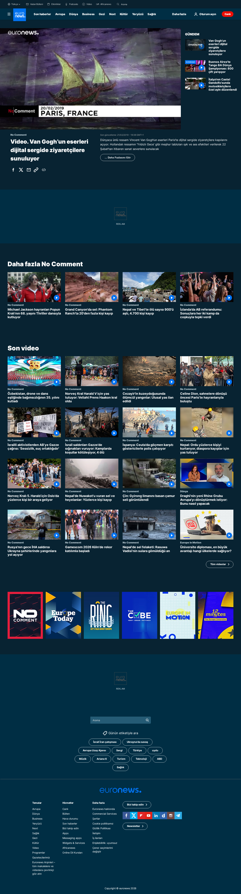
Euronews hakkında (103, 808)
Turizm (121, 758)
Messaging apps (72, 837)
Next (112, 14)
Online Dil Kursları (72, 852)
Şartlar (96, 818)
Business (88, 14)
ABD (159, 758)
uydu (155, 750)
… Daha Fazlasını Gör (118, 157)
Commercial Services (104, 813)
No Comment (16, 304)
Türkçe (14, 4)
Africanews (68, 847)
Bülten (66, 813)
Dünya (73, 14)
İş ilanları (97, 837)
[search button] (118, 4)
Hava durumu (70, 818)
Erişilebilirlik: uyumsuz (104, 842)
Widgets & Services (73, 842)
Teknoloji (141, 758)
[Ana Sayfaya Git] (19, 14)
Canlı (228, 13)
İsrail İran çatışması (105, 741)
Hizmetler (68, 802)
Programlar (38, 852)
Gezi (102, 14)
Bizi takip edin (70, 828)
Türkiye (137, 750)
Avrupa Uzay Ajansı (94, 750)
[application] (90, 79)
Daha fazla (98, 802)
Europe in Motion (190, 542)
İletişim (96, 833)
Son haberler (42, 14)
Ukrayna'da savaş (137, 741)
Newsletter (133, 825)
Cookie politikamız (102, 823)
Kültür (124, 14)
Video (35, 847)
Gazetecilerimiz (41, 857)
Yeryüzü (137, 14)
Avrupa (60, 14)
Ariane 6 (102, 758)
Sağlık (151, 14)
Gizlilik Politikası (101, 828)
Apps (65, 833)
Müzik (82, 758)
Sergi (119, 750)
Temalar (37, 802)
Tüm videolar (218, 564)
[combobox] (135, 4)
